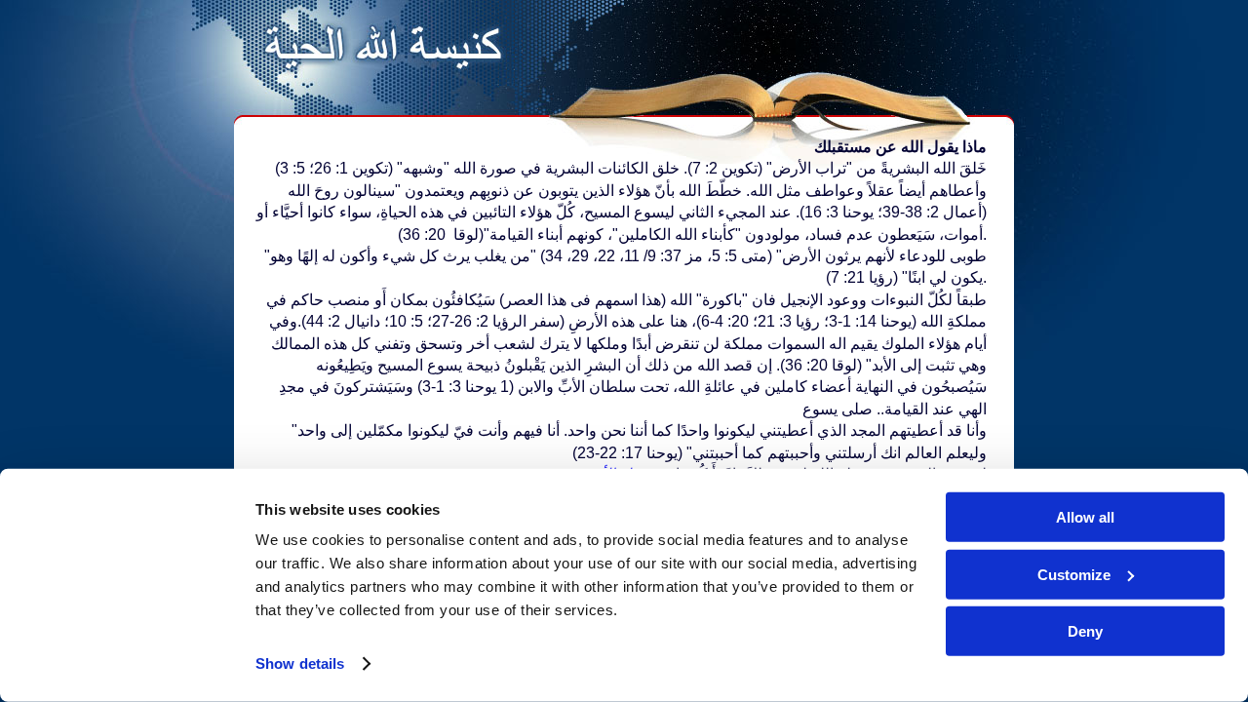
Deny (1085, 631)
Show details (299, 663)
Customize (1074, 574)
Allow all (1085, 517)
